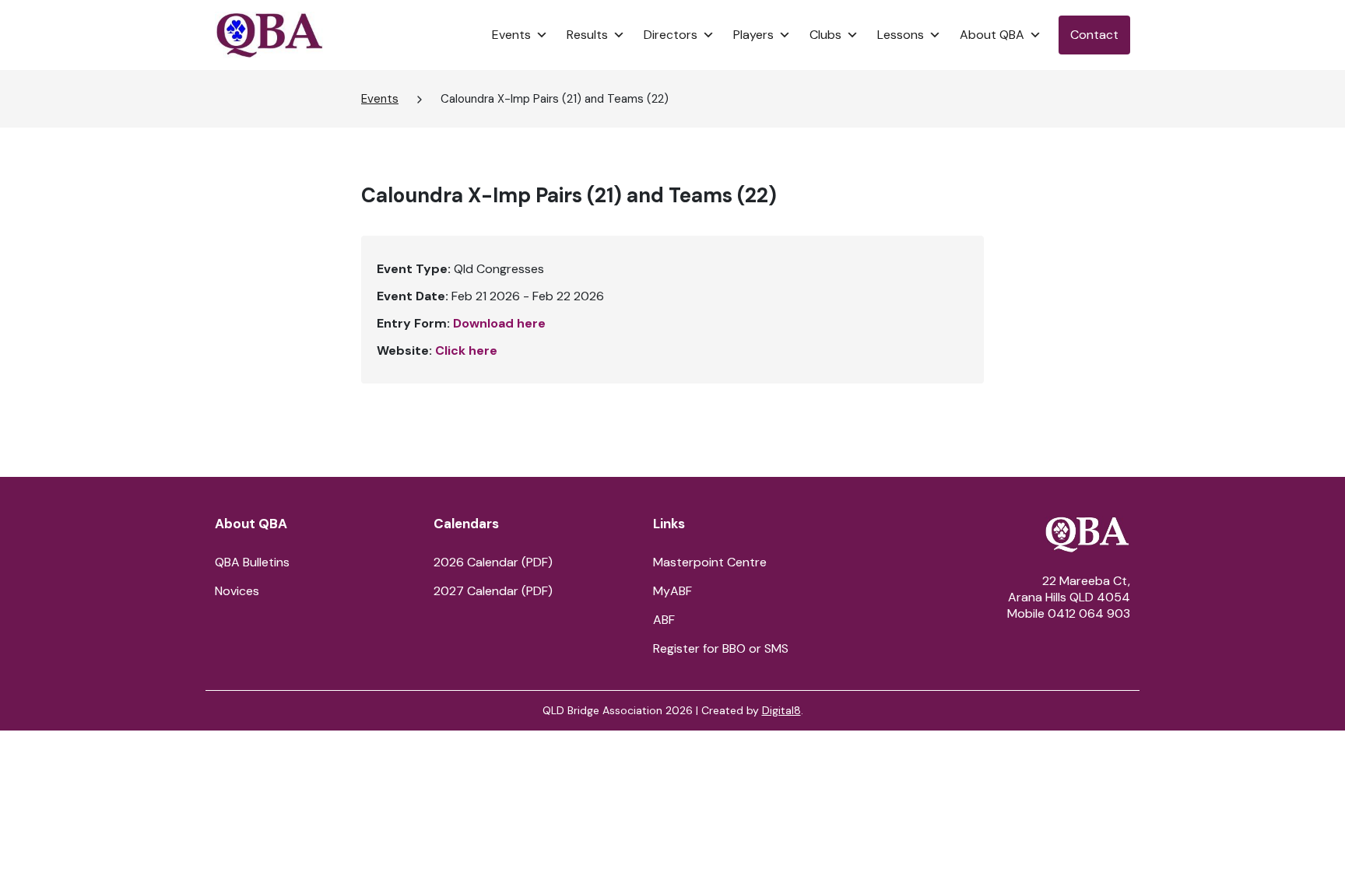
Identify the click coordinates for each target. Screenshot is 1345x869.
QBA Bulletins (252, 562)
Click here (466, 350)
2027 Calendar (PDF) (493, 591)
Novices (237, 591)
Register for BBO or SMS (720, 648)
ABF (664, 619)
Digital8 (781, 710)
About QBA (992, 34)
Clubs (825, 34)
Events (511, 34)
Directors (670, 34)
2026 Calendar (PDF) (493, 562)
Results (587, 34)
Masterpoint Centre (710, 562)
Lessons (900, 34)
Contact (1094, 34)
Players (753, 34)
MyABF (672, 591)
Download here (499, 323)
